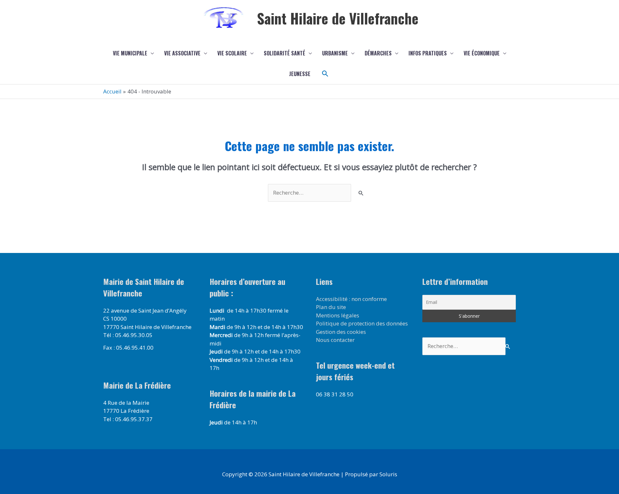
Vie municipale (130, 53)
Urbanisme (335, 53)
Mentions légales (337, 315)
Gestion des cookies (341, 331)
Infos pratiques (427, 53)
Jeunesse (299, 74)
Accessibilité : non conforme (351, 299)
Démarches (378, 53)
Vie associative (182, 53)
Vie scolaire (232, 53)
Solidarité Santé (284, 53)
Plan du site (331, 307)
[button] (325, 74)
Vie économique (482, 53)
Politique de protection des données (362, 323)
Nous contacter (335, 340)
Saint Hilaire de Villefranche (337, 18)
